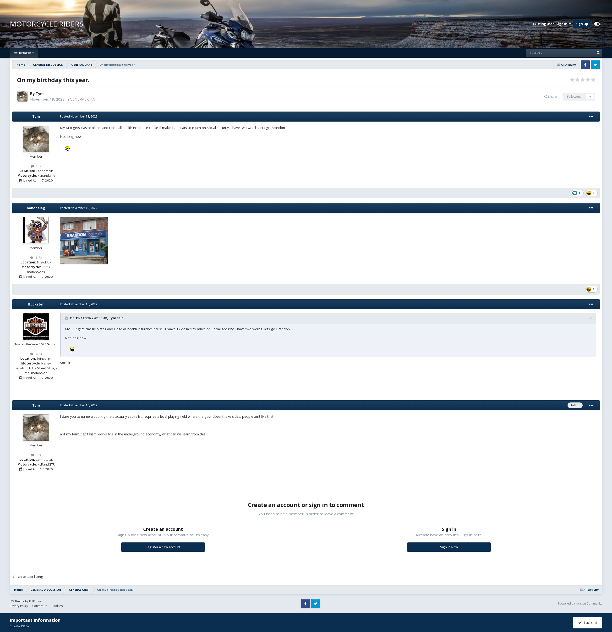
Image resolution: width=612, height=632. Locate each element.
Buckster (36, 304)
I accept (589, 622)
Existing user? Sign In (551, 24)
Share (551, 96)
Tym (40, 93)
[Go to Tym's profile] (22, 96)
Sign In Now (449, 547)
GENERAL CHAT (83, 99)
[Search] (598, 53)
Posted (78, 116)
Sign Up (582, 24)
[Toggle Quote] (67, 318)
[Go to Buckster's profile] (36, 326)
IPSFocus (35, 601)
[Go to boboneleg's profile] (36, 230)
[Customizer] (597, 24)
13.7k (37, 257)
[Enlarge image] (84, 240)
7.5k (37, 166)
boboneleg (36, 208)
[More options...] (591, 116)
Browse (24, 53)
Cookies (57, 606)
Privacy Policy (19, 606)
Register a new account (162, 547)
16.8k (37, 354)
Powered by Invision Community (580, 603)
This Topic (581, 53)
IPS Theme (17, 601)
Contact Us (39, 606)
